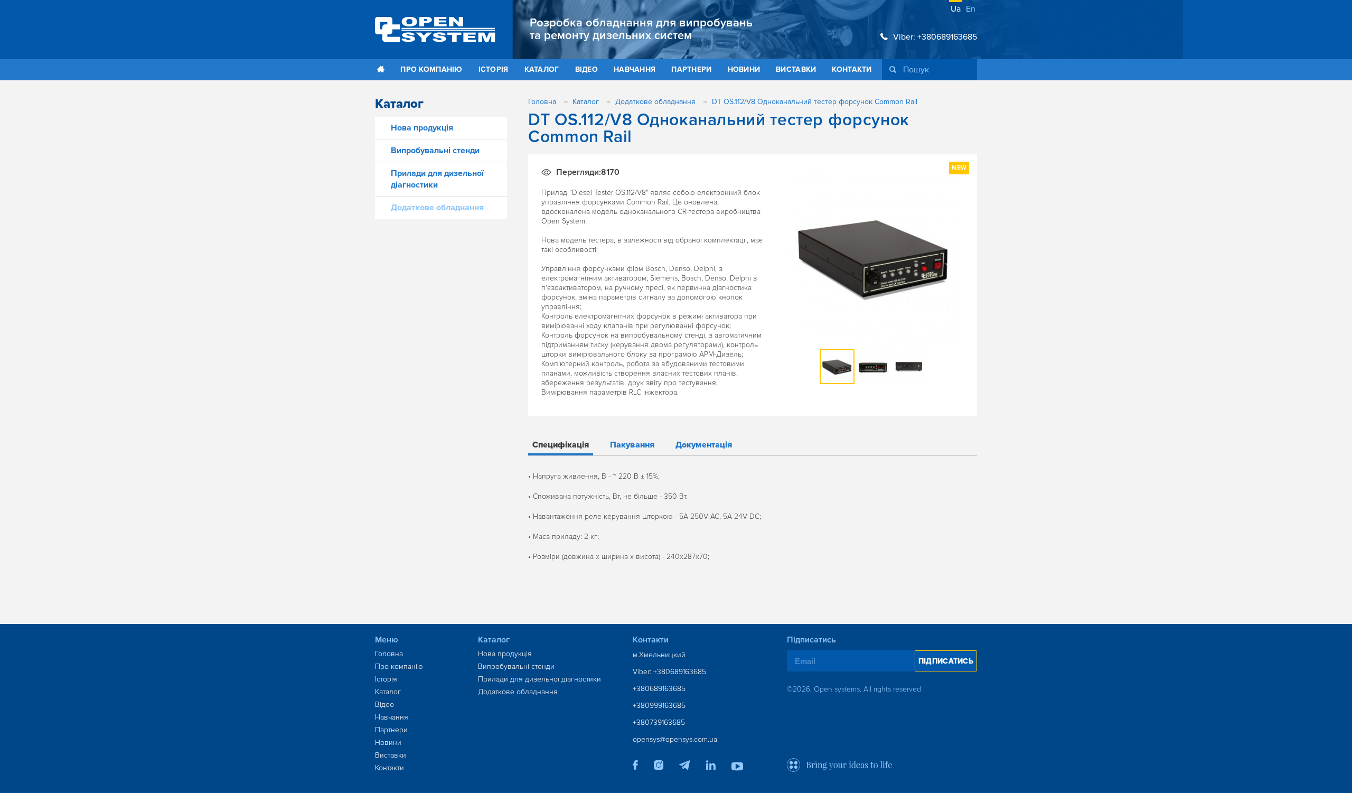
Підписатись (945, 661)
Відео (586, 69)
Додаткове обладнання (437, 207)
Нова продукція (422, 128)
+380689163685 (659, 688)
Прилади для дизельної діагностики (539, 679)
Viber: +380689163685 (935, 37)
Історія (493, 69)
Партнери (691, 69)
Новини (744, 69)
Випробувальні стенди (435, 150)
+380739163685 (659, 722)
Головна (389, 653)
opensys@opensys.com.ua (675, 739)
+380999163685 (659, 705)
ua (956, 9)
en (970, 9)
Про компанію (431, 69)
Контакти (851, 69)
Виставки (796, 69)
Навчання (634, 69)
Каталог (541, 69)
